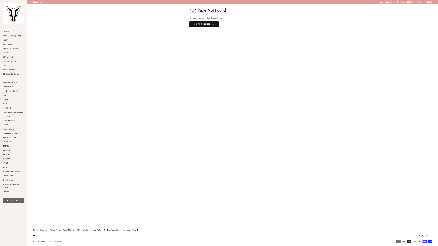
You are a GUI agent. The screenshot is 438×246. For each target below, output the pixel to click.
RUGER (5, 125)
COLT (5, 65)
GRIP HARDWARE (9, 176)
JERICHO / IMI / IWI (10, 91)
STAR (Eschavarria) (10, 142)
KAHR (5, 95)
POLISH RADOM (9, 120)
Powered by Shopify (54, 242)
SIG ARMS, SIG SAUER (11, 133)
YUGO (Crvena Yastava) (11, 171)
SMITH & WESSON (10, 137)
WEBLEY (6, 167)
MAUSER (6, 103)
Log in (382, 2)
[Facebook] (34, 236)
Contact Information (40, 230)
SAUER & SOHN (9, 129)
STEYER (6, 146)
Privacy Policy (96, 230)
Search (135, 230)
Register (389, 2)
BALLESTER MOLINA (10, 48)
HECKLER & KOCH (10, 82)
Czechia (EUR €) (406, 2)
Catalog (6, 32)
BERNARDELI (8, 57)
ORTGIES (6, 116)
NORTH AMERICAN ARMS (13, 112)
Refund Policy (55, 230)
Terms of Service (69, 230)
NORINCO (7, 108)
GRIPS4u (42, 242)
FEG (4, 78)
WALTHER (6, 163)
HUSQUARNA (8, 87)
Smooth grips (8, 180)
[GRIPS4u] (13, 13)
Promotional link (14, 201)
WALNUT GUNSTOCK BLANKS (11, 185)
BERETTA (6, 53)
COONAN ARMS (9, 70)
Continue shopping (204, 24)
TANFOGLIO (7, 150)
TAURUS (6, 154)
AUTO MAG (7, 44)
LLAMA (5, 99)
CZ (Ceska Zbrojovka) (11, 74)
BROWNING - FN (9, 61)
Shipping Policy (83, 230)
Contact (6, 191)
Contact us (37, 2)
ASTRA (5, 40)
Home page (126, 230)
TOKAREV (6, 159)
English (419, 2)
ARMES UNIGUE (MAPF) (12, 36)
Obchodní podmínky (111, 230)
